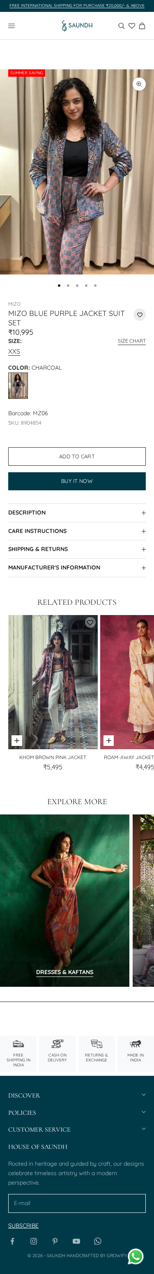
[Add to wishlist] (139, 315)
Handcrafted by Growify (97, 1255)
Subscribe (23, 1225)
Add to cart (76, 456)
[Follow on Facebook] (12, 1241)
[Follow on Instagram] (34, 1241)
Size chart (132, 341)
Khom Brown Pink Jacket (52, 757)
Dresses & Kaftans (64, 972)
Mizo (14, 304)
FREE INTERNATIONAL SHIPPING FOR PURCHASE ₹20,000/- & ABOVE (77, 5)
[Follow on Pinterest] (55, 1241)
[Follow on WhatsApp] (98, 1241)
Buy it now (76, 481)
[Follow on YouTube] (76, 1241)
